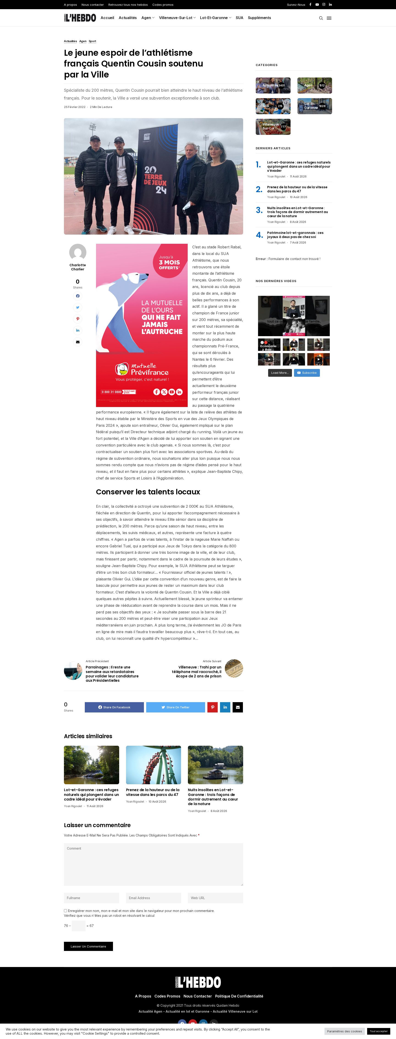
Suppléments (259, 17)
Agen (146, 17)
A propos (70, 4)
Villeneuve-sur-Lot (175, 17)
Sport (92, 41)
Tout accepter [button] (379, 1031)
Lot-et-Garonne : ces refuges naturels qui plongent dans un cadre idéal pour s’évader (91, 795)
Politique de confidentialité (239, 996)
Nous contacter (93, 4)
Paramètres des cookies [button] (344, 1031)
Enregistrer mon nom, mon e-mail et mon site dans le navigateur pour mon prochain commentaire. (141, 911)
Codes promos (162, 4)
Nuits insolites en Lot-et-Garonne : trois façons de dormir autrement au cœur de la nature (213, 797)
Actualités (128, 17)
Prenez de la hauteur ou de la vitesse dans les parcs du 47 (152, 792)
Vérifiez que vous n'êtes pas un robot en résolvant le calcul (109, 915)
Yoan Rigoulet (73, 806)
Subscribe (309, 372)
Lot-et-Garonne (214, 17)
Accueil (107, 17)
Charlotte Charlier (77, 267)
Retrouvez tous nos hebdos (128, 4)
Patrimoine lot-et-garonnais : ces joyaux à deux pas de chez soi (295, 234)
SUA (239, 17)
